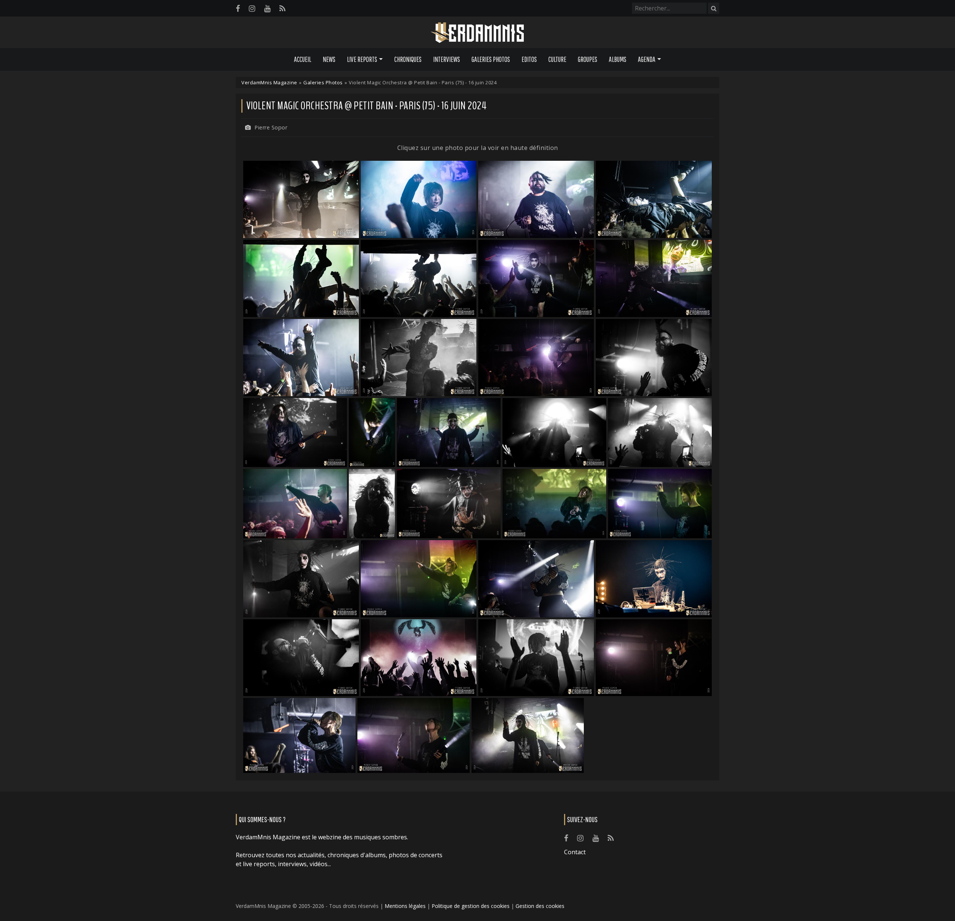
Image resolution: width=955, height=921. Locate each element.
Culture (557, 59)
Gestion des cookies (540, 905)
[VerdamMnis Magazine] (477, 33)
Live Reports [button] (362, 59)
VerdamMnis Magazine (269, 82)
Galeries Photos (491, 59)
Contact (575, 852)
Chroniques (408, 59)
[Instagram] (252, 8)
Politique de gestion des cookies (471, 905)
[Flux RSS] (282, 8)
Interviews (446, 59)
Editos (529, 59)
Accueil (302, 59)
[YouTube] (267, 8)
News (329, 59)
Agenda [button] (646, 59)
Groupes (587, 59)
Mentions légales (405, 905)
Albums (617, 59)
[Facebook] (238, 8)
